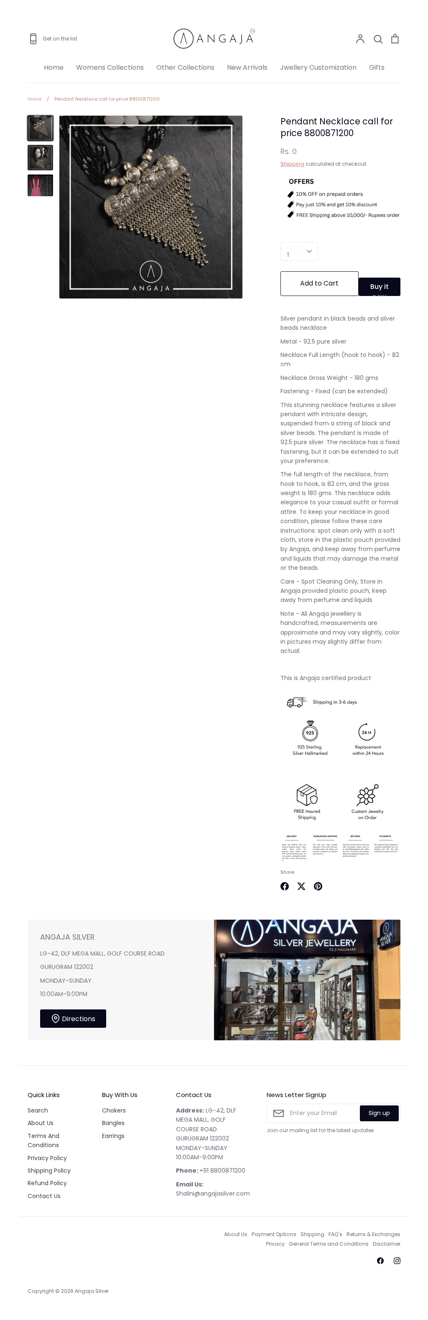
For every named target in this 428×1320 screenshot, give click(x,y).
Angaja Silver (92, 1291)
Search (38, 1110)
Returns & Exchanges (373, 1234)
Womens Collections (110, 67)
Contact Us (44, 1196)
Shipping (292, 163)
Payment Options (274, 1234)
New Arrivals (247, 67)
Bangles (113, 1123)
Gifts (377, 67)
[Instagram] (397, 1260)
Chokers (114, 1110)
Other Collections (185, 67)
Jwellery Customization (318, 67)
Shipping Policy (49, 1170)
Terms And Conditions (43, 1140)
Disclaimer (386, 1243)
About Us (41, 1123)
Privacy (275, 1243)
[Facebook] (380, 1260)
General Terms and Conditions (329, 1243)
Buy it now (379, 289)
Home (54, 67)
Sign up (379, 1113)
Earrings (113, 1136)
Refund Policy (47, 1183)
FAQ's (335, 1234)
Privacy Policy (47, 1158)
